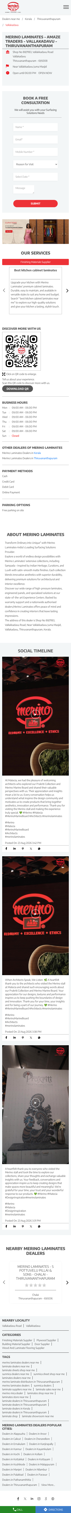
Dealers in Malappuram (41, 1464)
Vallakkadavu (33, 1325)
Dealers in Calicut (11, 1438)
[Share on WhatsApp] (39, 848)
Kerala (28, 18)
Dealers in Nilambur (36, 1469)
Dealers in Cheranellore (37, 1438)
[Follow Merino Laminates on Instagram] (39, 1499)
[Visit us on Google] (45, 1499)
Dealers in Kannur (12, 1449)
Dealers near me (11, 18)
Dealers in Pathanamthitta (16, 1479)
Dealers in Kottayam (39, 1459)
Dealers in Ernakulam (13, 1443)
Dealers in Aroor (38, 1433)
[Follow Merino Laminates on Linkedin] (32, 1499)
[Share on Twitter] (31, 848)
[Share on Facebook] (6, 848)
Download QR (18, 388)
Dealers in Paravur (37, 1474)
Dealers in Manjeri (12, 1469)
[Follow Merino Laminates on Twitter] (25, 1499)
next (66, 290)
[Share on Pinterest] (22, 848)
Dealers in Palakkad (12, 1474)
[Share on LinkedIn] (14, 848)
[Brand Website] (52, 1499)
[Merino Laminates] (13, 7)
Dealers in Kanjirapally (41, 1443)
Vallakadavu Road (12, 1325)
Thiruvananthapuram (48, 18)
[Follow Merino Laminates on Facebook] (18, 1499)
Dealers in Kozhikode (13, 1464)
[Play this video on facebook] (35, 716)
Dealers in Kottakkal (13, 1459)
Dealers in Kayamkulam (38, 1449)
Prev (4, 290)
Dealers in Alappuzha (13, 1433)
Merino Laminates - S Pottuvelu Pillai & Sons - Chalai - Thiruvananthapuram (35, 1272)
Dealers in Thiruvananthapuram (19, 1484)
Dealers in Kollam (32, 1454)
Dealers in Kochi (11, 1454)
